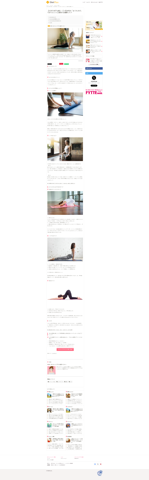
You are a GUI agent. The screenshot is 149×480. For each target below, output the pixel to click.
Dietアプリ (101, 2)
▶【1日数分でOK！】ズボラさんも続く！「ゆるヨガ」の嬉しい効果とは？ (61, 183)
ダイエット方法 (56, 5)
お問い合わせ (53, 463)
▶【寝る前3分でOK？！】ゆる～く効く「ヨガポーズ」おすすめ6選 (59, 329)
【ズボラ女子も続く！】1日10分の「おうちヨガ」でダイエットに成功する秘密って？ (59, 6)
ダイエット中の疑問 (50, 459)
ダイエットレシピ (94, 2)
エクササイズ (54, 353)
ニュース (88, 2)
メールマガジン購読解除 (69, 463)
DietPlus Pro (76, 458)
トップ (84, 2)
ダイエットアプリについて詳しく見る (65, 349)
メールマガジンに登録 (94, 64)
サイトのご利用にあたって (60, 463)
